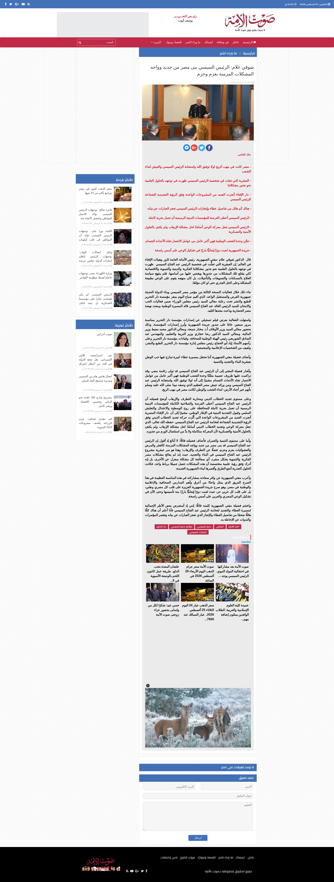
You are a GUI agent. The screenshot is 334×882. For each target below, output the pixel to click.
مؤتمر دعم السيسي (181, 526)
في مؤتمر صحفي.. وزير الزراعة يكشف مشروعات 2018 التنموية (95, 423)
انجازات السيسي (198, 532)
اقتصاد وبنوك (173, 42)
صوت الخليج (187, 857)
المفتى (220, 526)
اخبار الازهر (233, 526)
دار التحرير (161, 526)
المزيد (157, 42)
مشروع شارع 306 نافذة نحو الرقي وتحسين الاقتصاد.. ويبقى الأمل (95, 401)
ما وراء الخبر (192, 42)
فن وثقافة (222, 42)
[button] (148, 685)
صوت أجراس (104, 334)
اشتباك (208, 42)
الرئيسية (248, 42)
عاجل (235, 42)
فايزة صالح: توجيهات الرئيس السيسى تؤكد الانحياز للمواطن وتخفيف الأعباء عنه (95, 214)
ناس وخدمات (168, 857)
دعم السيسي (204, 526)
